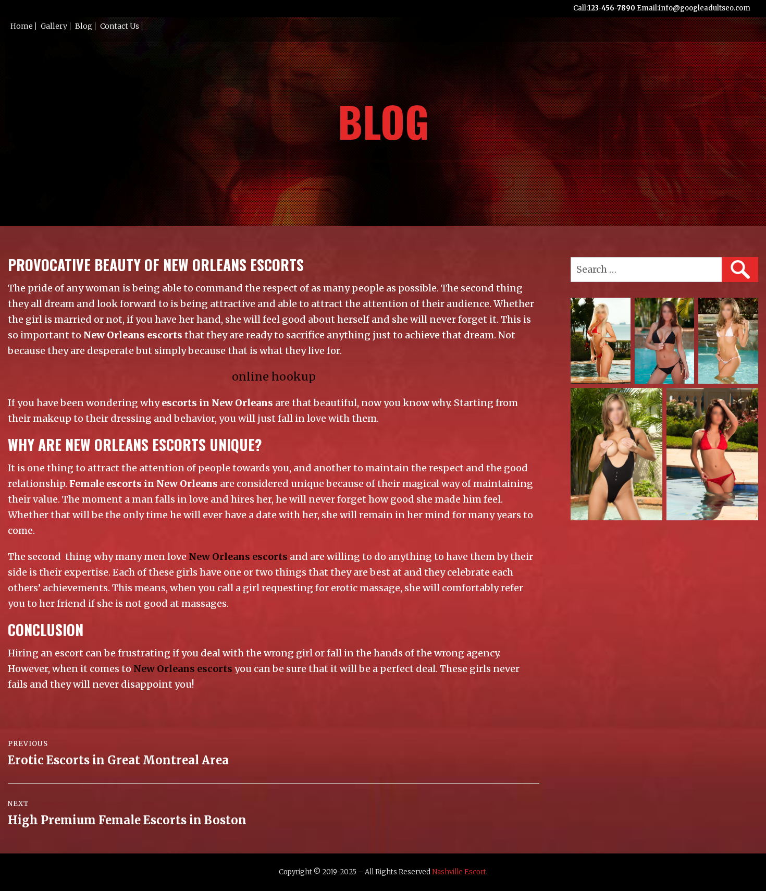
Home (21, 26)
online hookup (274, 377)
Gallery (54, 26)
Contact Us (119, 26)
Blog (83, 26)
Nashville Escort (459, 872)
